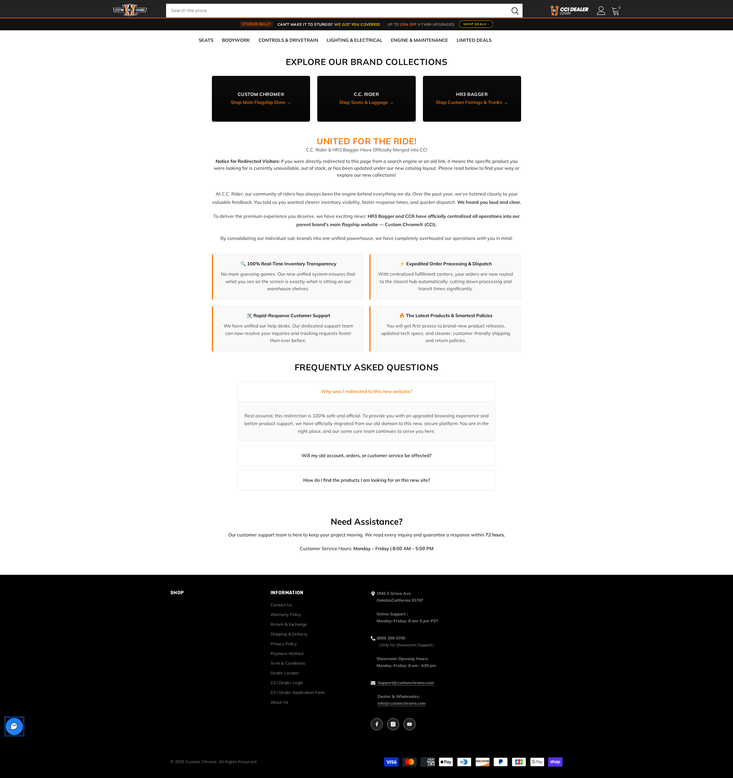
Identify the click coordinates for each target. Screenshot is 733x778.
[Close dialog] (434, 330)
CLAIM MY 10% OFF (366, 430)
